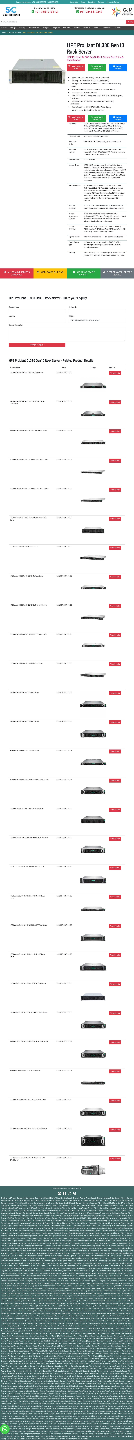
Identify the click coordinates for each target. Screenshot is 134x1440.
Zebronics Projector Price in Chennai (62, 1333)
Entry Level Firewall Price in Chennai (116, 1293)
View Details (115, 373)
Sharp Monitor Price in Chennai (19, 1406)
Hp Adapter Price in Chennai (52, 1223)
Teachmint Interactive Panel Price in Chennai (53, 1416)
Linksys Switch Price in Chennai (95, 1421)
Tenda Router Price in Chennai (63, 1429)
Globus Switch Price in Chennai (81, 1416)
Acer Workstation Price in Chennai (37, 1308)
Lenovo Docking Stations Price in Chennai (67, 1311)
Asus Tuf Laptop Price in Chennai (89, 1436)
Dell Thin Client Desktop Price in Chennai (90, 1221)
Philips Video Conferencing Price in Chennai (82, 1381)
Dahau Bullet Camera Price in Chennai (23, 1338)
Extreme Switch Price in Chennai (115, 1379)
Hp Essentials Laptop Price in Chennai (102, 1323)
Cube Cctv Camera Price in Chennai (20, 1348)
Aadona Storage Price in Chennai (88, 1366)
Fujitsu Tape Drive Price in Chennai (68, 1389)
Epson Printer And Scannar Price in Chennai (83, 1296)
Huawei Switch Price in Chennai (92, 1379)
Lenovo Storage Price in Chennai (25, 1283)
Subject (71, 316)
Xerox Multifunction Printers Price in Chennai (89, 1208)
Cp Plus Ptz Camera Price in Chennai (100, 1348)
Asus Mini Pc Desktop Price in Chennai (115, 1436)
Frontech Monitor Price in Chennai (65, 1401)
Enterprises (56, 28)
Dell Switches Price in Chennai (112, 1263)
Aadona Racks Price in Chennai (99, 1368)
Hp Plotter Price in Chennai (118, 1258)
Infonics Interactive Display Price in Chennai (76, 1399)
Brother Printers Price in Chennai (121, 1266)
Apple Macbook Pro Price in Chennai (82, 1233)
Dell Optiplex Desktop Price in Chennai (90, 1211)
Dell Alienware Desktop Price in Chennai (65, 1313)
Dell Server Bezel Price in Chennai (121, 1203)
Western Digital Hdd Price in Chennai (77, 1256)
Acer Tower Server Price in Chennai (116, 1248)
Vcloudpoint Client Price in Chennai (20, 1246)
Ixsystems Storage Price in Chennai (37, 1376)
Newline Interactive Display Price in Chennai (86, 1386)
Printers (77, 28)
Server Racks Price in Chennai (77, 1368)
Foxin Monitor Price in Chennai (106, 1414)
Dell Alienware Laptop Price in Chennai (62, 1211)
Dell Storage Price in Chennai (18, 1293)
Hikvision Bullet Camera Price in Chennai (15, 1336)
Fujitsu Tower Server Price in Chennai (92, 1409)
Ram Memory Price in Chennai (80, 1343)
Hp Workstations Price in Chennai (89, 1231)
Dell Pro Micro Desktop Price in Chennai (75, 1431)
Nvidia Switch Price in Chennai (121, 1368)
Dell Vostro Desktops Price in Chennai (98, 1213)
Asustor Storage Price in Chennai (13, 1371)
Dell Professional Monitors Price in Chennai (106, 1301)
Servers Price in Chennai (123, 1233)
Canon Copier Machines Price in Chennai (115, 1308)
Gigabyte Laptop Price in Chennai (85, 1411)
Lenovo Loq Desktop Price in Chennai (92, 1434)
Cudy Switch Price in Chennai (117, 1421)
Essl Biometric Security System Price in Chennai (39, 1213)
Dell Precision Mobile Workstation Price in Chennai (100, 1218)
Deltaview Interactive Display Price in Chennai (43, 1399)
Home (4, 33)
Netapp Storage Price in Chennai (12, 1376)
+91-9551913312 (46, 11)
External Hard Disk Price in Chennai (97, 1326)
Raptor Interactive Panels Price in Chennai (102, 1341)
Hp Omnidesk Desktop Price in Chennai (52, 1368)
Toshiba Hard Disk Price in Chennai (26, 1288)
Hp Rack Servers (14, 33)
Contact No (73, 307)
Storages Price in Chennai (81, 1243)
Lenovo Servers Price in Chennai (74, 1228)
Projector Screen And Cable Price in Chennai (46, 1286)
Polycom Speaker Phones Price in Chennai (56, 1318)
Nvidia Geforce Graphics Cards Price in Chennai (53, 1253)
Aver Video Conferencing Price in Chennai (55, 1386)
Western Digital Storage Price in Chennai (118, 1198)
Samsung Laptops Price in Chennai (87, 1308)
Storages (45, 28)
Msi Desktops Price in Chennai (27, 1368)
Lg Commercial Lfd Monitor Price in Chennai (63, 1258)
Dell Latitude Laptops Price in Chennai (33, 1211)
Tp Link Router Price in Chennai (25, 1341)
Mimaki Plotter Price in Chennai (115, 1401)
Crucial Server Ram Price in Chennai (45, 1346)
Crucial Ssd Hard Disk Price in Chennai (71, 1326)
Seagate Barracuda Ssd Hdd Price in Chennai (110, 1253)
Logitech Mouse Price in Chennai (25, 1306)
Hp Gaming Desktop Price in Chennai (117, 1313)
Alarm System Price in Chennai (70, 1218)
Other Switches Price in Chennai (94, 1361)
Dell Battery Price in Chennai (65, 1221)
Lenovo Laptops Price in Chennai (121, 1201)
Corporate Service (113, 2)
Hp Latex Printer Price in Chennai (52, 1301)
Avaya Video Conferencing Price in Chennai (23, 1386)
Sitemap (78, 1188)
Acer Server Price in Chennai (109, 1251)
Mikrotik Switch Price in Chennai (37, 1371)
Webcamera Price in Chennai (56, 1303)
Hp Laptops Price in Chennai (30, 1201)
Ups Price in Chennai (69, 1201)
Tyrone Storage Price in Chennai (29, 1424)
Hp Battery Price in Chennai (72, 1223)
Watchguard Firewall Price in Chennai (55, 1296)
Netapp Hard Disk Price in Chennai (105, 1303)
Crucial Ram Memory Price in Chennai (84, 1321)
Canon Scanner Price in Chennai (122, 1278)
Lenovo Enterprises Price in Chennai (106, 1281)
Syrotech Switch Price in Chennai (53, 1424)
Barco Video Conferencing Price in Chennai (93, 1384)
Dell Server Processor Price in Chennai (96, 1203)
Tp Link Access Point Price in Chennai (119, 1311)
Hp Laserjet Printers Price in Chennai (14, 1238)
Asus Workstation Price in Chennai (116, 1406)
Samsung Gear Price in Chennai (12, 1273)
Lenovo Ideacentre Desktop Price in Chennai (35, 1321)
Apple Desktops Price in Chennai (13, 1281)
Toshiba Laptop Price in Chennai (95, 1306)
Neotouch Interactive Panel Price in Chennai (114, 1411)
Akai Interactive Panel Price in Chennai (38, 1401)
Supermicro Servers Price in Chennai (119, 1409)
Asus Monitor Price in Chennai (47, 1266)
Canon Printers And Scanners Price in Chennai (116, 1296)
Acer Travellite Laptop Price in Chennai (34, 1333)
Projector (86, 28)
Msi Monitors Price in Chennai (72, 1361)
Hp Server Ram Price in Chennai (82, 1253)
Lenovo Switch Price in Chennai (106, 1298)
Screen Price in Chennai (21, 1286)
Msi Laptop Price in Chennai (18, 1291)
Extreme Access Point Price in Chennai (53, 1391)
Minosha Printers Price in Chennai (87, 1356)
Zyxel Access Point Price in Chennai (107, 1391)
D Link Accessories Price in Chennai (40, 1261)
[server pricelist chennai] (69, 1193)
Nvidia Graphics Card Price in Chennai (37, 1198)
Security (117, 28)
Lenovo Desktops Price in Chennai (85, 1226)
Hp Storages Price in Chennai (116, 1208)
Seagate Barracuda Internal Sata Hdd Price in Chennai (43, 1256)
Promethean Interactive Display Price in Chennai (18, 1389)
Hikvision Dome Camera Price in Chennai (117, 1333)
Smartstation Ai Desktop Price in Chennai (15, 1431)
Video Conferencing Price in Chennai (73, 1276)
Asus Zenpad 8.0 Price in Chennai (49, 1241)
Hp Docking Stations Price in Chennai (39, 1311)
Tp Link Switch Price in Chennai (31, 1331)
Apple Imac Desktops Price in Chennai (47, 1361)
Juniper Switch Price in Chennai (48, 1379)
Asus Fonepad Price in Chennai (57, 1273)
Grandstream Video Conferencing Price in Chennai (90, 1426)
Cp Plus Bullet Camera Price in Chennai (71, 1336)
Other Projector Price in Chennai (86, 1363)
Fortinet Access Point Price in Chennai (51, 1396)
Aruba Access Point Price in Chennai (79, 1424)
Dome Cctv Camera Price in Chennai (111, 1331)
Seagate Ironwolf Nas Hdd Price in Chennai (106, 1256)
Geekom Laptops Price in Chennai (20, 1419)
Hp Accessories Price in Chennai (30, 1223)
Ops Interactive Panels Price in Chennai (53, 1358)
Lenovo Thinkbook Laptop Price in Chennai (63, 1434)
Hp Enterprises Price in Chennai (58, 1281)
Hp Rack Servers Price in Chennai (64, 1231)
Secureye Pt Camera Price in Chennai (119, 1361)
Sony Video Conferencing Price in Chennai (16, 1421)
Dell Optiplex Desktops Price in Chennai (77, 1216)
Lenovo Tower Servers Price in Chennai (100, 1228)
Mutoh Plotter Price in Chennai (50, 1404)
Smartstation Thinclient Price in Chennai (45, 1431)
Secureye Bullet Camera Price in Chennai (62, 1366)
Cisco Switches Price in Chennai (74, 1286)
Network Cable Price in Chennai (48, 1306)
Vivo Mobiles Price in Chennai (30, 1271)
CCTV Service (105, 6)
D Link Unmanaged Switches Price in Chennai (68, 1261)
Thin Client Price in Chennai (109, 1321)
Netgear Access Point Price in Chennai (14, 1313)
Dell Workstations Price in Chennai (46, 1218)
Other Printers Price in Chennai (110, 1356)
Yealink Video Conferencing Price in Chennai (23, 1391)
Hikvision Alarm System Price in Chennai (71, 1213)
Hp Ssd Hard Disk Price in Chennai (26, 1358)
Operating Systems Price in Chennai (99, 1328)
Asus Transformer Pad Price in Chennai (95, 1238)
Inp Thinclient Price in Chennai (13, 1429)
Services (101, 2)
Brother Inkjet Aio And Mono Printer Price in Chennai (20, 1268)
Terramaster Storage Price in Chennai (63, 1376)
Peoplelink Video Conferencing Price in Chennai (55, 1426)
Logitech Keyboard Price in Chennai (102, 1358)
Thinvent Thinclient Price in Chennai (121, 1426)
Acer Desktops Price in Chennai (51, 1228)
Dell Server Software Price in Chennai (15, 1206)
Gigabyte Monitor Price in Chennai (91, 1406)
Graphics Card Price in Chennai (12, 1198)
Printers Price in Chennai (76, 1236)
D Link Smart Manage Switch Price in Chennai (48, 1278)
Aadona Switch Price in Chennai (24, 1379)
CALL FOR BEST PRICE (77, 67)
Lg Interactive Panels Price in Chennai (33, 1258)
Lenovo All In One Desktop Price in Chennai (38, 1263)
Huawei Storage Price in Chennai (120, 1419)
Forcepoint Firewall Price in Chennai (46, 1374)
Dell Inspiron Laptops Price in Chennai (39, 1298)
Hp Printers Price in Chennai (96, 1236)
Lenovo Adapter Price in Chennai (12, 1226)
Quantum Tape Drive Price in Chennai (95, 1389)
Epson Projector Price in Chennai (97, 1283)
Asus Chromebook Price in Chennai (64, 1436)
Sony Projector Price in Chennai (91, 1291)
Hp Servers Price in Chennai (115, 1221)
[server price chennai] (64, 1193)
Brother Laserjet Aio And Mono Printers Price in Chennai (60, 1268)
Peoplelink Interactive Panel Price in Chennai (23, 1426)
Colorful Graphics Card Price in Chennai (65, 1198)
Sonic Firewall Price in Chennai (30, 1296)
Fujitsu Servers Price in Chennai (40, 1409)
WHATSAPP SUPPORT (98, 67)
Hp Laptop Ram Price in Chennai (62, 1308)
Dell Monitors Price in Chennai (116, 1211)
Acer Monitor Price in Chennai (87, 1251)
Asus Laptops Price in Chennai (39, 1238)
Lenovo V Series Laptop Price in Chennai (38, 1363)
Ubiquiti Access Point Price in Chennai (44, 1326)
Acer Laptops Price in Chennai (29, 1228)
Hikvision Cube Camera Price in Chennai (48, 1348)
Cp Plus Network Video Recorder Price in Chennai (57, 1353)
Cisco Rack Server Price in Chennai (66, 1291)
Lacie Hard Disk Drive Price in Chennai (99, 1286)
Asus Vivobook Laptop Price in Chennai (93, 1271)
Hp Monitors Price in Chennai (41, 1231)
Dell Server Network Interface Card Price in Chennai (107, 1206)
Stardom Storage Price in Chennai (41, 1293)
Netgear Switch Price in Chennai (70, 1346)
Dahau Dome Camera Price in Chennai (99, 1336)
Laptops (13, 28)
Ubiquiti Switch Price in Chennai (19, 1326)
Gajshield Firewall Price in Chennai (72, 1374)
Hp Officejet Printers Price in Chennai (119, 1236)
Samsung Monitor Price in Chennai (13, 1236)
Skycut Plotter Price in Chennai (83, 1414)
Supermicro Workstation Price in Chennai (103, 1404)
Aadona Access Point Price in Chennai (111, 1381)
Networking (67, 28)
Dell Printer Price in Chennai (33, 1316)
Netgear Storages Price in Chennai (73, 1283)
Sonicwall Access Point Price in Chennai (94, 1419)
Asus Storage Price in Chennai (102, 1288)
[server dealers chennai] (59, 1193)
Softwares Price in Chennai (122, 1328)
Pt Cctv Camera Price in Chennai (12, 1363)
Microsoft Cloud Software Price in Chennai (48, 1246)
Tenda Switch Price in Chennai (68, 1419)
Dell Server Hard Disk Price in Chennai (69, 1203)
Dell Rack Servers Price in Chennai (20, 1218)
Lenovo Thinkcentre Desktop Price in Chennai (93, 1201)
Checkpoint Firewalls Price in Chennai (95, 1371)
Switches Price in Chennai (17, 1323)
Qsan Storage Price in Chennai (32, 1381)
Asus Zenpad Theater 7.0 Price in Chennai (22, 1241)
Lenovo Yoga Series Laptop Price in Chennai (28, 1248)
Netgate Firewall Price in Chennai (44, 1419)
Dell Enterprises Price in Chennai (81, 1281)
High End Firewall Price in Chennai (65, 1293)
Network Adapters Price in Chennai (22, 1328)
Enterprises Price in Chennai (36, 1281)
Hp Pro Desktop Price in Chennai (92, 1313)
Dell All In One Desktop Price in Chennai (62, 1251)
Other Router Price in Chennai (78, 1358)
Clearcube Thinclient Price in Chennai (54, 1394)
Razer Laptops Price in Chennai (12, 1411)
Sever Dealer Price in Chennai (78, 1439)
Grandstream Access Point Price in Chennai (82, 1396)
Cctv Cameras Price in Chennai (77, 1323)
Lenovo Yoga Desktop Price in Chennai (33, 1434)
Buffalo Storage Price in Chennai (88, 1376)
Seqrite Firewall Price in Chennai (96, 1374)
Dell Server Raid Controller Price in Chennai (73, 1206)
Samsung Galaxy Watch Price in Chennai (102, 1246)
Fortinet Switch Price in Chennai (55, 1381)
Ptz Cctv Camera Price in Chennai (74, 1348)
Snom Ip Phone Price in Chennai (46, 1328)
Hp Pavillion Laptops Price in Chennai (21, 1361)
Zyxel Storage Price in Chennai (111, 1376)
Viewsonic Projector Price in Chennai (78, 1288)
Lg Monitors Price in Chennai (98, 1266)
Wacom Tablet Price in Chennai (33, 1303)
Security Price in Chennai (55, 1323)
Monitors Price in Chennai (10, 1201)
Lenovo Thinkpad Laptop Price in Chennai (65, 1238)
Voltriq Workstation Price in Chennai (90, 1401)
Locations (91, 2)
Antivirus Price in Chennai (10, 1331)
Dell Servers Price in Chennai (102, 1216)
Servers (4, 28)
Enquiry (83, 2)
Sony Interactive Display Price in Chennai (118, 1386)
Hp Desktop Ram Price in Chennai (98, 1278)
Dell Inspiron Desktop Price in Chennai (21, 1216)
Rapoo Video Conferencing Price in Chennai (61, 1384)
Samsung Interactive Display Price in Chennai (59, 1316)
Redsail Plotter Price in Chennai (61, 1414)
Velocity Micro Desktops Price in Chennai (38, 1411)
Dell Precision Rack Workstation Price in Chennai (43, 1276)
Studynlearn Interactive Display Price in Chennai (110, 1399)
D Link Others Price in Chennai (117, 1261)
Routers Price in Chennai (37, 1323)
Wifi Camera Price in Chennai (18, 1356)
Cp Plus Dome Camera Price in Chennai (43, 1336)
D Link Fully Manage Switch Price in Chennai (88, 1248)
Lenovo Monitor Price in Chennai (20, 1278)
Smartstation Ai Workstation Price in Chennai (116, 1429)
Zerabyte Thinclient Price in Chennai (38, 1429)
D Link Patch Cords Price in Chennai (66, 1263)
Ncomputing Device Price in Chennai (26, 1301)
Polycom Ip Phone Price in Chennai (105, 1416)
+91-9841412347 (91, 11)
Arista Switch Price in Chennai (70, 1379)
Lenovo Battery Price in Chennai (121, 1223)
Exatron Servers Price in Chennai (104, 1424)
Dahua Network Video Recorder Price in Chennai (92, 1353)
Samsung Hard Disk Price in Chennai (49, 1341)
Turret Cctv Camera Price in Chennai (97, 1346)
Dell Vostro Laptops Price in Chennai (13, 1203)
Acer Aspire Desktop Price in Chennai (26, 1353)
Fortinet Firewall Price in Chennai (91, 1198)
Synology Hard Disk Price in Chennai (105, 1338)
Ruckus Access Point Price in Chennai (112, 1396)
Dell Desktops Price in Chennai (61, 1226)
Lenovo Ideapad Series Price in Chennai (58, 1248)
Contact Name (14, 307)
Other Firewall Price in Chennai (64, 1356)
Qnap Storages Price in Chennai (49, 1283)
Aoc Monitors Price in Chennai (117, 1268)
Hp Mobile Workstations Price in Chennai (73, 1266)
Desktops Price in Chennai (105, 1233)
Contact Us (74, 2)
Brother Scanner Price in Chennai (93, 1268)
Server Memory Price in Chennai (103, 1343)
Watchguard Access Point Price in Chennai (34, 1414)
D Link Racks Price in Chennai (90, 1263)
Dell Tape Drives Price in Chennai (41, 1208)
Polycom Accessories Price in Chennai (89, 1316)
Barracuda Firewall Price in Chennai (20, 1374)
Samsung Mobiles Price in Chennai (120, 1271)
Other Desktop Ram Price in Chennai (114, 1366)
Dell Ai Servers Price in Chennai (115, 1318)
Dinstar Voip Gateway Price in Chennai (72, 1328)
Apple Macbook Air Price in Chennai (55, 1233)
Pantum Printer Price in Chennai (118, 1306)
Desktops (22, 28)
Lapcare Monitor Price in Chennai (42, 1406)
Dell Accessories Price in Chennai (20, 1221)
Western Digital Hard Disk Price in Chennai (82, 1331)
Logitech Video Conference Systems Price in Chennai (60, 1271)
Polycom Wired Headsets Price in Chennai (117, 1316)
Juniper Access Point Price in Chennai (81, 1391)
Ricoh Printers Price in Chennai (40, 1313)
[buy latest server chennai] (74, 1193)
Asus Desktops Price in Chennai (56, 1236)
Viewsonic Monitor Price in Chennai (51, 1288)
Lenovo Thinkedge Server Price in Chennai (88, 1318)
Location (12, 316)
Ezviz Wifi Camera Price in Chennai (41, 1356)
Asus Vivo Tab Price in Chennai (34, 1273)
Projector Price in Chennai (62, 1298)
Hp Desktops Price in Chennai (20, 1231)
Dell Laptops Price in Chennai (51, 1201)
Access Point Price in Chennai (94, 1311)
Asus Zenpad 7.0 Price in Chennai (73, 1241)
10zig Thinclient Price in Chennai (106, 1394)
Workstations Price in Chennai (83, 1298)
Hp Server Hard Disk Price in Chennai (23, 1253)
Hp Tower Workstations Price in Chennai (116, 1231)
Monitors (96, 28)
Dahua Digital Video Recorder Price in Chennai (93, 1351)
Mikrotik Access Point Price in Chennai (22, 1396)
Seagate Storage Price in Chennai (120, 1374)
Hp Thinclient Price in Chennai (75, 1278)
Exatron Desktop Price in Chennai (12, 1436)
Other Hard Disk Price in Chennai (71, 1306)
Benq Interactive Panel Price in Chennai (31, 1384)
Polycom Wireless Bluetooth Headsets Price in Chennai (20, 1318)
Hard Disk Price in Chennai (100, 1243)
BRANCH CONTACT (119, 67)
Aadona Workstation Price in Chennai (75, 1404)
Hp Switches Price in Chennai (63, 1208)
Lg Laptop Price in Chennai (63, 1411)
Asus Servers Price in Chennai (63, 1363)
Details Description (16, 325)
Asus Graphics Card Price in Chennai (110, 1273)
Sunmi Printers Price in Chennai (55, 1331)
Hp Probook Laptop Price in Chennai (110, 1226)
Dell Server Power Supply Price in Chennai (43, 1206)
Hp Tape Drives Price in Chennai (25, 1266)
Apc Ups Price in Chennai (35, 1236)
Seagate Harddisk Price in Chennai (41, 1291)
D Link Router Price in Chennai (95, 1261)
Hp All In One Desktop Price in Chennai (94, 1258)
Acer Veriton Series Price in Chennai (35, 1251)
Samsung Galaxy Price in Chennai (75, 1246)
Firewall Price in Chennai (112, 1291)
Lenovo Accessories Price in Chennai (96, 1223)
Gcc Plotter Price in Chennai (28, 1404)
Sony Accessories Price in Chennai (37, 1226)
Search (130, 22)
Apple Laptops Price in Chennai (31, 1233)
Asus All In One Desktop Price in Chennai (83, 1273)
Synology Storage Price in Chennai (13, 1298)
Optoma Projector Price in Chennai (49, 1338)
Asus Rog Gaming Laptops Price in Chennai (23, 1243)
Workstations (34, 28)
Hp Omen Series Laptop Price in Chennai (41, 1203)
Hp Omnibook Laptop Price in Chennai (38, 1436)
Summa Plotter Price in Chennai (87, 1429)
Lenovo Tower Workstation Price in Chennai (55, 1243)
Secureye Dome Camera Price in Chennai (33, 1366)
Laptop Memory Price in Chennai (20, 1346)
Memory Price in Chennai (61, 1321)
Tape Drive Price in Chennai (45, 1389)
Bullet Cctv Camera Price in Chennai (89, 1333)
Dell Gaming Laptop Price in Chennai (79, 1303)
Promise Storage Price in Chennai (56, 1343)
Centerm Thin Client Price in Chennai (81, 1394)
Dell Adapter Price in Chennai (43, 1221)
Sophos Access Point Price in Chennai (69, 1421)
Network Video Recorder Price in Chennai (28, 1343)
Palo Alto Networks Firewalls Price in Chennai (65, 1371)
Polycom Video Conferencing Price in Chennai (103, 1276)
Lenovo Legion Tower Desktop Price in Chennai (107, 1431)
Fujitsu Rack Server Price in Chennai (65, 1409)
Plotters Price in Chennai (28, 1439)
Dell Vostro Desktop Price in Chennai (49, 1216)
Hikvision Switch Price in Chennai (74, 1341)
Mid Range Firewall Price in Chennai (90, 1293)
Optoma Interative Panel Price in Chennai (77, 1338)
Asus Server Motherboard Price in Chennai (52, 1439)
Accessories (107, 28)
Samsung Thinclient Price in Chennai (26, 1394)
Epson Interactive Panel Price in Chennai (22, 1416)
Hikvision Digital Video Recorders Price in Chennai (25, 1351)
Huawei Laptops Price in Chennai (43, 1421)
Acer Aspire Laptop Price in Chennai (77, 1301)
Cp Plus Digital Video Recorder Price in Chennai (59, 1351)
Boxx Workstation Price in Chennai (67, 1406)
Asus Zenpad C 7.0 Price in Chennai (98, 1241)
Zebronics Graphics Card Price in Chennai (112, 1363)
